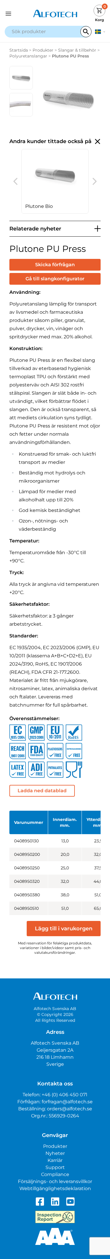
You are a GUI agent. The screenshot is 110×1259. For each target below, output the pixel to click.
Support (55, 1167)
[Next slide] (95, 181)
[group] (55, 181)
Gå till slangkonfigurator (55, 278)
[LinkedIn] (55, 1201)
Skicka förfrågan (55, 264)
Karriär (55, 1160)
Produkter (43, 50)
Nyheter (55, 1153)
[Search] (86, 31)
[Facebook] (40, 1201)
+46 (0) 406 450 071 (64, 1094)
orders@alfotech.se (69, 1109)
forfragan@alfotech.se (67, 1101)
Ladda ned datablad (42, 790)
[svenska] (100, 32)
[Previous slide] (15, 181)
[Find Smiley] (55, 1217)
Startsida (18, 50)
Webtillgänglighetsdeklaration (55, 1188)
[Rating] (55, 1236)
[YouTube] (70, 1201)
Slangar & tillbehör (77, 50)
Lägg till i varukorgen (63, 928)
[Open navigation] (17, 13)
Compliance (55, 1174)
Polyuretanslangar (28, 56)
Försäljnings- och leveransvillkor (55, 1181)
